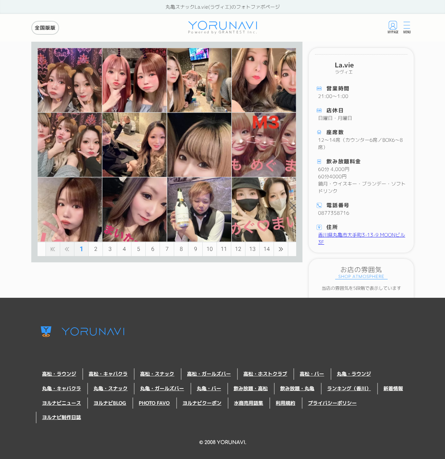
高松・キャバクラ (108, 373)
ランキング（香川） (349, 388)
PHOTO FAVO (154, 403)
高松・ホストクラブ (265, 373)
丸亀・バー (209, 388)
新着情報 (393, 388)
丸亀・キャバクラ (61, 388)
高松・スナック (157, 373)
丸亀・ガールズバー (162, 388)
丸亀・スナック (111, 388)
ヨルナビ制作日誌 (61, 417)
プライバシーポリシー (332, 403)
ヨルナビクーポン (202, 403)
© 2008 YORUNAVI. (222, 442)
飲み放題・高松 (251, 388)
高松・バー (312, 373)
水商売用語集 (248, 403)
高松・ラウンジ (59, 373)
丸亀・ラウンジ (354, 373)
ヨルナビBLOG (110, 403)
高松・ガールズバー (209, 373)
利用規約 (285, 403)
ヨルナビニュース (61, 403)
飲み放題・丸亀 (297, 388)
